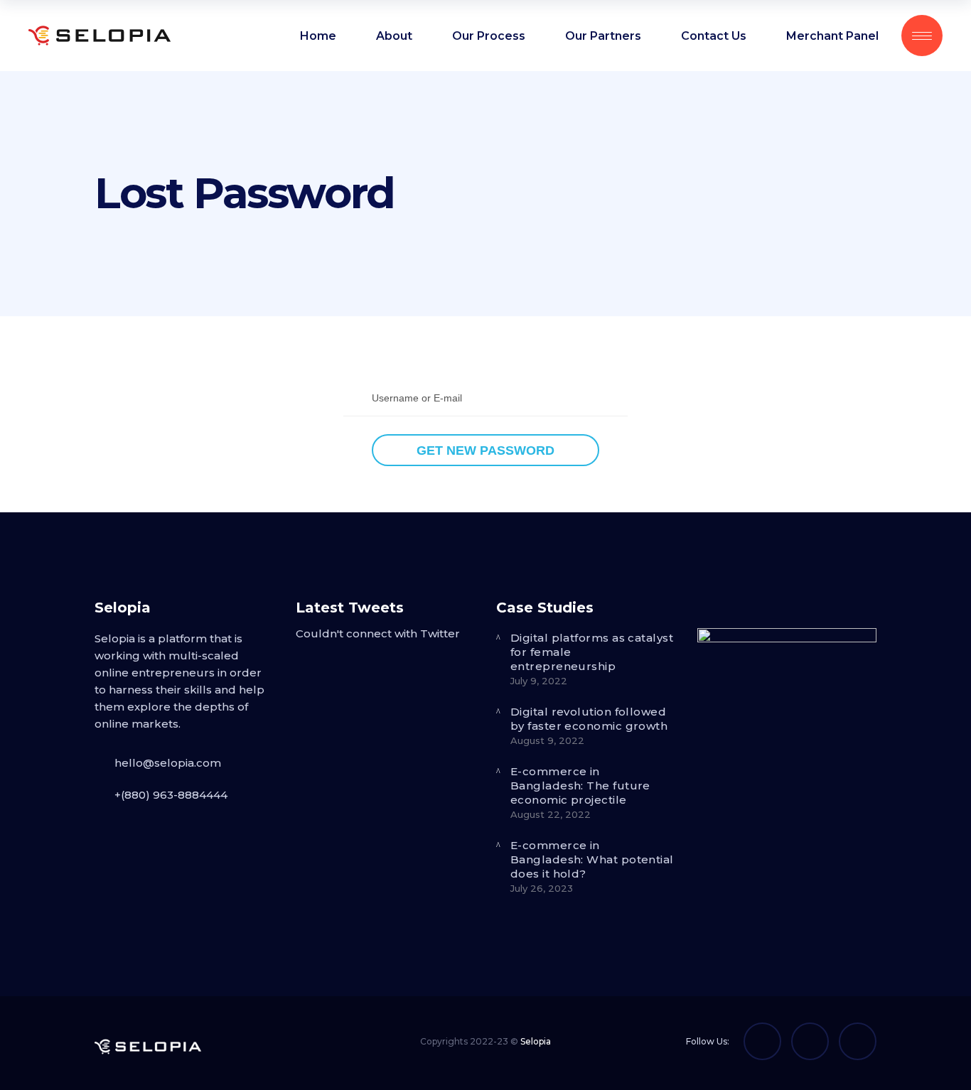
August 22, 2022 (550, 814)
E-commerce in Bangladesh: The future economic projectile (580, 785)
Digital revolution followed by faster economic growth (588, 719)
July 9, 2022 (538, 680)
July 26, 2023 (541, 888)
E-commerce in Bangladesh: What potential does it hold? (592, 859)
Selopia (535, 1041)
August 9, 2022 (547, 740)
